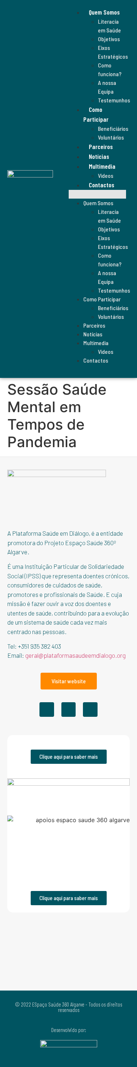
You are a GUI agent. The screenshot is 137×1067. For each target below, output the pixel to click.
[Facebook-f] (46, 709)
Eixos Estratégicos (113, 52)
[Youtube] (90, 709)
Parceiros (101, 146)
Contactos (101, 185)
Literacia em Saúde (109, 26)
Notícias (99, 156)
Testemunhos (114, 100)
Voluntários (111, 137)
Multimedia (96, 342)
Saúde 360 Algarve (24, 371)
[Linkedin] (68, 709)
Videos (105, 175)
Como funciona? (110, 69)
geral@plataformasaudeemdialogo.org (75, 655)
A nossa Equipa (107, 87)
